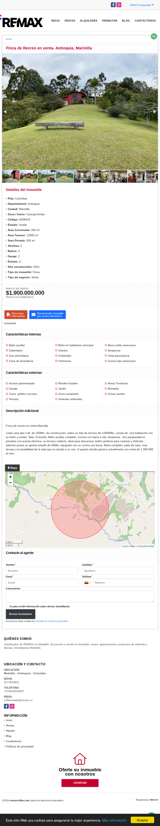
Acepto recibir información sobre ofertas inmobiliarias (40, 606)
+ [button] (10, 476)
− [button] (10, 482)
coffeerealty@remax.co (18, 700)
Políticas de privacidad (20, 746)
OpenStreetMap (146, 546)
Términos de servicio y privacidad (52, 621)
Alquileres (88, 20)
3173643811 (11, 682)
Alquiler (10, 730)
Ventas (69, 20)
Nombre (11, 564)
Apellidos (88, 564)
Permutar (109, 20)
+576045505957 (14, 691)
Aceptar (142, 819)
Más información (114, 820)
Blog (126, 20)
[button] (154, 57)
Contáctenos (145, 20)
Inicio (55, 20)
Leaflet (125, 546)
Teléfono (87, 576)
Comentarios (13, 588)
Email (9, 576)
